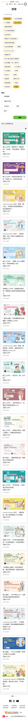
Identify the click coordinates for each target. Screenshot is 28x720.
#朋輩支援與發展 (9, 43)
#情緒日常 (7, 55)
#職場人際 (16, 79)
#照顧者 (6, 79)
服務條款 (5, 708)
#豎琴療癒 (7, 67)
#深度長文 (7, 87)
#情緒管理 (7, 19)
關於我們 (22, 708)
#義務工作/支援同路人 (11, 39)
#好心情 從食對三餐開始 (11, 59)
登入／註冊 (17, 4)
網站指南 (22, 706)
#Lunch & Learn (9, 51)
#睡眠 (19, 47)
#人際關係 (7, 23)
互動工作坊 (7, 101)
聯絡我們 (14, 708)
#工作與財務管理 (9, 31)
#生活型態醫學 (8, 47)
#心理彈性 (7, 71)
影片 (5, 111)
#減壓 (16, 87)
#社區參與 (7, 35)
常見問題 (5, 706)
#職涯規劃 (7, 83)
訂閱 (10, 4)
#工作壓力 (17, 67)
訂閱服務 (14, 706)
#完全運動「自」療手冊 (11, 63)
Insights (6, 106)
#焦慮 (15, 75)
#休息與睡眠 (18, 19)
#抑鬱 (16, 71)
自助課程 (6, 96)
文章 (17, 106)
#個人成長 (17, 23)
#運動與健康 (8, 27)
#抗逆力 (6, 75)
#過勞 (16, 83)
